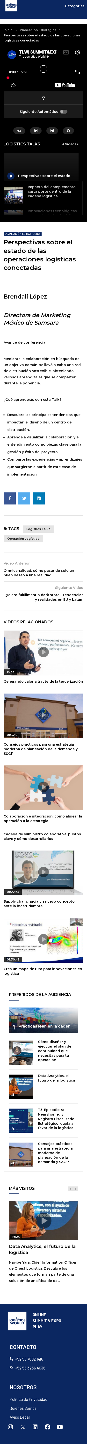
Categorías (75, 6)
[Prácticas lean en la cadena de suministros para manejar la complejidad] (43, 1020)
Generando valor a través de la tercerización (43, 681)
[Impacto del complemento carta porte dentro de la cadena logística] (13, 195)
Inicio (8, 30)
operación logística (23, 538)
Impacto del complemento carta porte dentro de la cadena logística (52, 191)
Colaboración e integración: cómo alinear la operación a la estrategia (43, 818)
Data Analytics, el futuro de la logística (56, 1078)
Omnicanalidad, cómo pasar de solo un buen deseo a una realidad (39, 572)
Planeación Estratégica (38, 30)
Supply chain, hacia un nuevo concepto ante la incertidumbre (39, 903)
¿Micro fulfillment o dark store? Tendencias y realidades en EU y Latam (44, 597)
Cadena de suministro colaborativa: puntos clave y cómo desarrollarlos (42, 836)
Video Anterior (17, 563)
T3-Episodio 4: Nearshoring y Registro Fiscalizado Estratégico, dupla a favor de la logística (56, 1119)
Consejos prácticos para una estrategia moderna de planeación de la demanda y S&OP (41, 749)
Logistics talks (38, 529)
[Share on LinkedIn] (39, 498)
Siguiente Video (69, 588)
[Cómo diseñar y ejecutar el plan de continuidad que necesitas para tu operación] (21, 1053)
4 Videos (69, 144)
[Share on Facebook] (10, 498)
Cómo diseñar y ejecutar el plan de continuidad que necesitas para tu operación (54, 1051)
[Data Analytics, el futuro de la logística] (21, 1087)
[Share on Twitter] (24, 498)
